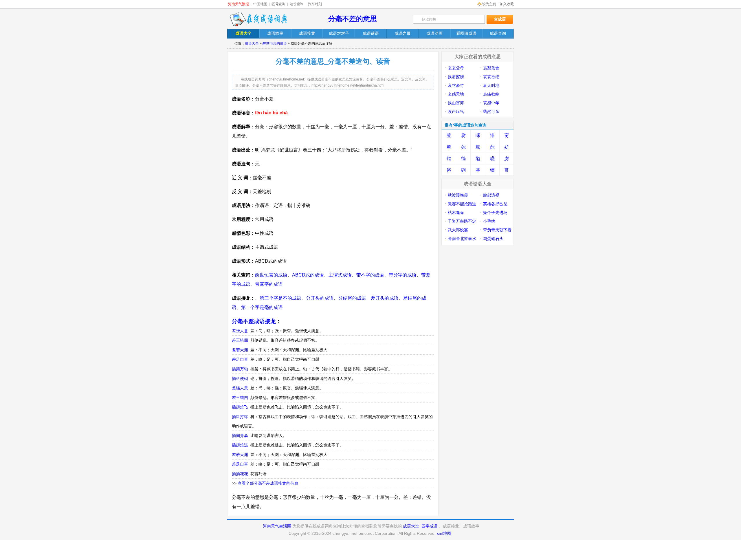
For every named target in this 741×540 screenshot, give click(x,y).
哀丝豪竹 (456, 85)
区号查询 (278, 4)
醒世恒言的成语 (275, 43)
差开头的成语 (385, 298)
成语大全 (252, 43)
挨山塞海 (456, 102)
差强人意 (240, 330)
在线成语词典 (258, 19)
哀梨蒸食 (491, 68)
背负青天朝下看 (497, 230)
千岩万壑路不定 (462, 221)
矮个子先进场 (495, 212)
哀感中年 (491, 102)
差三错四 (240, 340)
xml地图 (444, 533)
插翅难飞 (240, 407)
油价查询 (297, 4)
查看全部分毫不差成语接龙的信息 (268, 483)
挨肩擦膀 (456, 76)
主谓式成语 (340, 274)
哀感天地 (456, 94)
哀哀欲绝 (491, 76)
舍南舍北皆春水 (462, 238)
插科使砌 (240, 378)
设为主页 (489, 4)
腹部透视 (491, 195)
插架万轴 (240, 369)
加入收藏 (507, 4)
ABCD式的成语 (308, 274)
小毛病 (489, 221)
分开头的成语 (320, 298)
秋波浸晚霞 (458, 195)
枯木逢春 (456, 212)
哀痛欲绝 (491, 94)
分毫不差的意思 (352, 19)
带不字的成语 (370, 274)
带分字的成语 (403, 274)
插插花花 (240, 473)
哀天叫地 (491, 85)
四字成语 (429, 526)
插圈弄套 (240, 435)
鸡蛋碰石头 (493, 238)
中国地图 (260, 4)
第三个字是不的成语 (280, 298)
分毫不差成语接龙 (254, 321)
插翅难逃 (240, 445)
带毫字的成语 (269, 284)
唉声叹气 (456, 111)
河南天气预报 (238, 4)
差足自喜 (240, 359)
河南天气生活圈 (277, 526)
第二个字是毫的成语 (262, 307)
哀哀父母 (456, 68)
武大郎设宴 (458, 230)
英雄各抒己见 (495, 204)
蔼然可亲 (491, 111)
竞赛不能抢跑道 (462, 204)
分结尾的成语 (352, 298)
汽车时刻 (315, 4)
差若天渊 (240, 349)
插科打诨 (240, 416)
